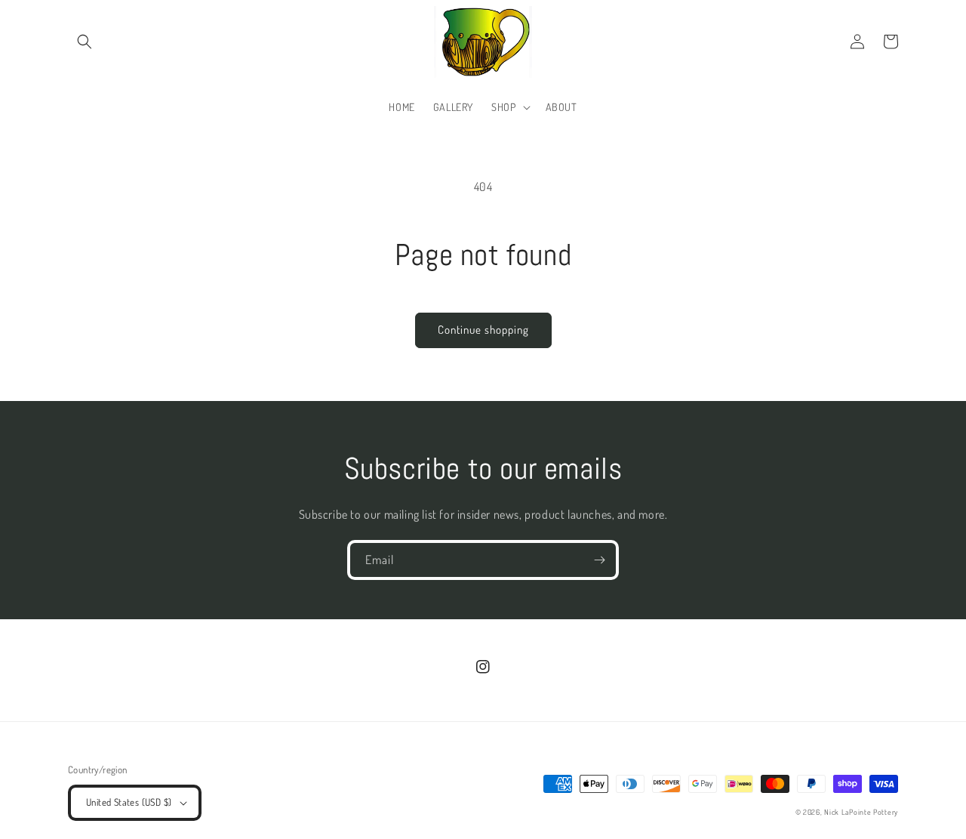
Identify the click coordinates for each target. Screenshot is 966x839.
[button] (84, 41)
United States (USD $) (128, 802)
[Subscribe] (599, 560)
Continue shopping (483, 329)
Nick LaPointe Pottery (861, 811)
